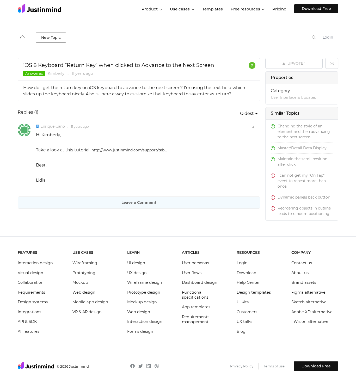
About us (300, 272)
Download (246, 272)
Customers (247, 312)
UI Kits (243, 302)
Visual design (30, 272)
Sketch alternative (309, 302)
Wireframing (84, 263)
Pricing (279, 9)
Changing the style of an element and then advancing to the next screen (304, 131)
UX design (137, 272)
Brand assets (303, 282)
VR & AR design (87, 312)
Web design (83, 292)
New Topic (51, 37)
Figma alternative (308, 292)
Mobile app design (90, 302)
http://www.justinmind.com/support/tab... (129, 150)
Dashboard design (199, 282)
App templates (196, 307)
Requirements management (195, 319)
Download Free (316, 8)
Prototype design (143, 292)
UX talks (244, 321)
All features (28, 331)
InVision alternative (309, 321)
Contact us (301, 263)
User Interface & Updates (293, 97)
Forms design (140, 331)
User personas (195, 263)
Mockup (80, 282)
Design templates (254, 292)
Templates (212, 9)
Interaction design (35, 263)
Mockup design (142, 302)
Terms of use (274, 366)
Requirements (31, 292)
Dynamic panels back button (304, 197)
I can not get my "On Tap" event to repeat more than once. (302, 181)
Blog (241, 331)
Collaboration (31, 282)
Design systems (33, 302)
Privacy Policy (241, 366)
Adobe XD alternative (312, 312)
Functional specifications (195, 295)
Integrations (29, 312)
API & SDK (27, 321)
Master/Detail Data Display (302, 148)
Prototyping (83, 272)
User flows (191, 272)
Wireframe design (144, 282)
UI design (136, 263)
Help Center (248, 282)
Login (328, 37)
